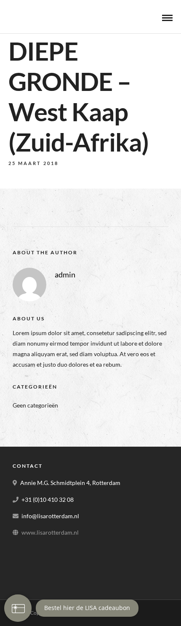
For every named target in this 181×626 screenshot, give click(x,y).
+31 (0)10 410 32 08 (47, 499)
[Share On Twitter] (37, 592)
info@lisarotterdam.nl (50, 515)
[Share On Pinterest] (50, 592)
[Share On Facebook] (24, 592)
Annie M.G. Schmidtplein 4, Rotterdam (70, 482)
